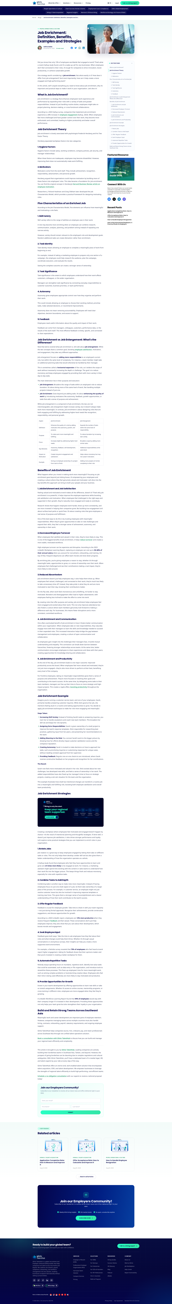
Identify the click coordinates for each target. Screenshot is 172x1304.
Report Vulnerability (131, 1272)
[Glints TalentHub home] (39, 3)
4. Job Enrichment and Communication (117, 116)
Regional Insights (72, 12)
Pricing (88, 3)
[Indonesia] (57, 1295)
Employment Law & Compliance (98, 9)
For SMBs (93, 1260)
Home (34, 17)
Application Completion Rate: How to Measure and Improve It (119, 211)
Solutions (66, 3)
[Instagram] (124, 199)
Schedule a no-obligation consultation (52, 1076)
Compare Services (78, 1276)
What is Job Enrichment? (117, 67)
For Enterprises (95, 1266)
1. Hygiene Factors (116, 73)
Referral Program (95, 1279)
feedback (54, 921)
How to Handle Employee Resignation (120, 220)
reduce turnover (86, 540)
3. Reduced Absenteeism (118, 112)
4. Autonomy (114, 91)
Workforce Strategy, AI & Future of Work (113, 12)
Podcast (110, 1272)
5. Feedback (114, 94)
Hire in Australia (95, 1276)
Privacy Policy (108, 1300)
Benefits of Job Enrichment (117, 101)
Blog (109, 1269)
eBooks (110, 1276)
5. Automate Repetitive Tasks (119, 140)
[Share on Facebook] (72, 48)
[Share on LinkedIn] (84, 48)
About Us (127, 1260)
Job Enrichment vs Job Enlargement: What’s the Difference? (120, 97)
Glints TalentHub (68, 1050)
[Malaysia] (54, 1295)
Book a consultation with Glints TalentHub (54, 1038)
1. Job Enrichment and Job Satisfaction (118, 105)
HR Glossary (111, 1266)
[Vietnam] (59, 1295)
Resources (77, 3)
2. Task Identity (115, 85)
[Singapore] (51, 1295)
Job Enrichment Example (117, 122)
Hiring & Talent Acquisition (55, 12)
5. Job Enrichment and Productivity (121, 119)
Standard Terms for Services (132, 1300)
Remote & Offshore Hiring (89, 12)
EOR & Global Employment (120, 9)
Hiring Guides (112, 1260)
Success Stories (112, 1263)
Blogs (39, 17)
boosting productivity (78, 687)
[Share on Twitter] (76, 48)
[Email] (51, 1280)
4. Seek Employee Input (118, 137)
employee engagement (68, 115)
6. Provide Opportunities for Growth (121, 143)
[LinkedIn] (119, 199)
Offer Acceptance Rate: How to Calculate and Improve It (118, 216)
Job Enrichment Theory (116, 70)
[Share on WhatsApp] (80, 48)
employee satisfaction (83, 349)
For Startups (94, 1263)
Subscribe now (85, 1218)
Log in (117, 3)
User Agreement (118, 1300)
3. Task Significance (116, 88)
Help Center (128, 1269)
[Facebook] (109, 199)
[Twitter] (114, 199)
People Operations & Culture (53, 9)
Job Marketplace (129, 1266)
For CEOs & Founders (96, 1269)
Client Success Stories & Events (75, 9)
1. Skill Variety (115, 82)
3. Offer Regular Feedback (118, 134)
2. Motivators (115, 76)
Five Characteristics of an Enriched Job (120, 79)
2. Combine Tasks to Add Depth (120, 131)
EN (110, 3)
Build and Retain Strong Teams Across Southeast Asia (120, 147)
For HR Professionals (96, 1272)
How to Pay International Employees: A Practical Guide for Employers (120, 223)
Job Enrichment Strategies (117, 125)
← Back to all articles (86, 1177)
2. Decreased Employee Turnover (120, 109)
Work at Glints (129, 1263)
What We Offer (53, 3)
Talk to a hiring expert (129, 3)
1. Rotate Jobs (115, 128)
